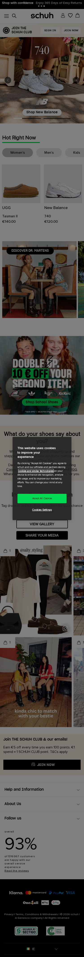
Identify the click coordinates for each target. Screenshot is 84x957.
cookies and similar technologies (36, 471)
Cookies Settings (42, 509)
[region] (42, 478)
